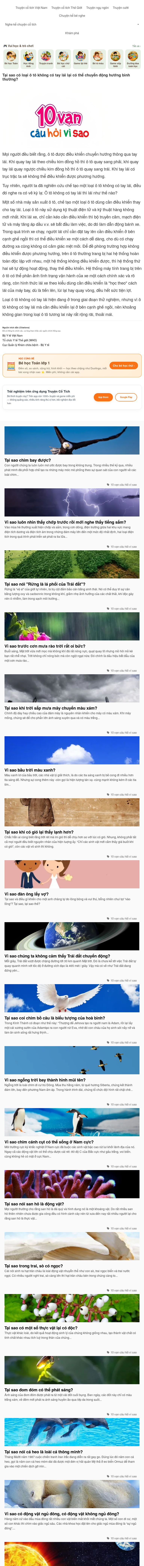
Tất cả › (136, 46)
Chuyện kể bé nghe (72, 15)
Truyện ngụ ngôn (97, 7)
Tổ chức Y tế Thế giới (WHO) (19, 340)
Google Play (126, 397)
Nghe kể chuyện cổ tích (20, 24)
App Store (103, 397)
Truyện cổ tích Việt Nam (31, 7)
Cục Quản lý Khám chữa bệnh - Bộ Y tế (25, 345)
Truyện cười (121, 7)
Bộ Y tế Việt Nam (12, 335)
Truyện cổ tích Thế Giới (66, 7)
